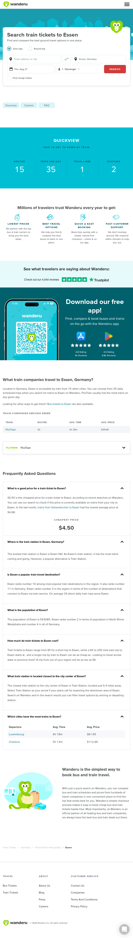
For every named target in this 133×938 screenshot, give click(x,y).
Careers (43, 906)
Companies (78, 892)
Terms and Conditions (84, 899)
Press (42, 899)
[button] (127, 4)
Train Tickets (9, 847)
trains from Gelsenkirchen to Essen (58, 507)
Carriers (29, 105)
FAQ (46, 105)
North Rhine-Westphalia (48, 847)
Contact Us (77, 885)
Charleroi (14, 741)
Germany (26, 847)
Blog (41, 892)
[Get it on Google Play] (108, 336)
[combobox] (34, 59)
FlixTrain (11, 429)
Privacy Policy (79, 906)
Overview (11, 105)
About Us (44, 885)
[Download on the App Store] (80, 336)
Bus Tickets (10, 885)
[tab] (17, 51)
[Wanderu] (15, 4)
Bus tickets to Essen (59, 403)
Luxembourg (16, 734)
